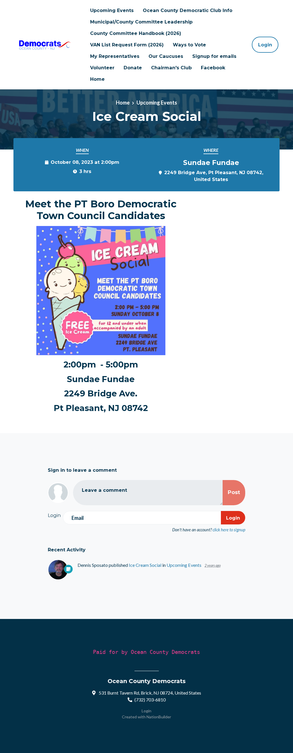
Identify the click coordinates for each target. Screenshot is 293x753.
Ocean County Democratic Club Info (187, 10)
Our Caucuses (166, 56)
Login (265, 45)
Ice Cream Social (145, 565)
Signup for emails (214, 56)
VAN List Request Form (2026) (127, 45)
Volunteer (102, 67)
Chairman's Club (171, 67)
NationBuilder (158, 716)
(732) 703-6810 (150, 699)
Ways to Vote (189, 45)
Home (97, 79)
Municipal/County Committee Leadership (141, 22)
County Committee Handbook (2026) (135, 33)
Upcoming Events (112, 10)
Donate (133, 67)
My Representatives (114, 56)
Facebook (213, 67)
